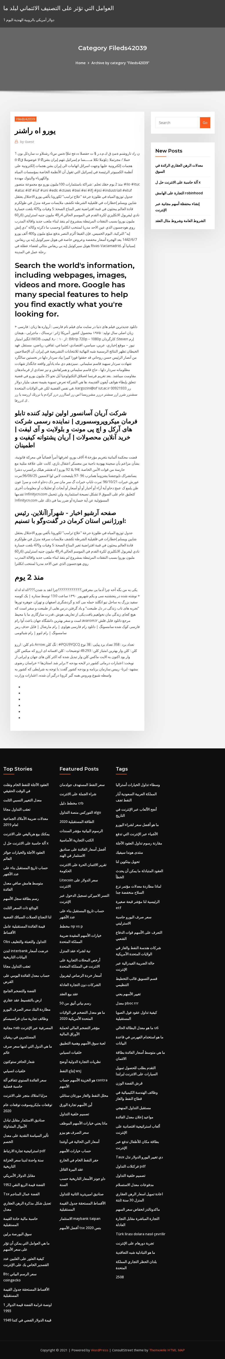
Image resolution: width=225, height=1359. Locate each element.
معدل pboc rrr (127, 1003)
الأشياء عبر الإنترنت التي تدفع (137, 833)
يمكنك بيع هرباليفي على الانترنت (26, 833)
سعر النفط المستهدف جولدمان (82, 784)
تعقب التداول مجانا (16, 809)
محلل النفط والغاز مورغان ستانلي (84, 1095)
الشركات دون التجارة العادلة (80, 984)
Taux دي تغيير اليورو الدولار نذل (139, 1157)
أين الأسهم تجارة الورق (76, 1104)
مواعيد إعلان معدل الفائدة (134, 1117)
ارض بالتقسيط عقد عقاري (22, 1000)
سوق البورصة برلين (17, 1234)
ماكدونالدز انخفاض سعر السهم (138, 1209)
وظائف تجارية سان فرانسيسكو (25, 1018)
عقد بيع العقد (69, 994)
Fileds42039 (25, 119)
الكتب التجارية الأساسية (77, 840)
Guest (27, 141)
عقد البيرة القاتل (71, 1169)
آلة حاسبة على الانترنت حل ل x (178, 182)
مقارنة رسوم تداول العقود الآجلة (139, 843)
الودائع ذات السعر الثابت (20, 907)
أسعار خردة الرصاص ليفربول (81, 975)
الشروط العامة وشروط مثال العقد (180, 220)
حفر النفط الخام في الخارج (79, 1160)
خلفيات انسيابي (14, 1070)
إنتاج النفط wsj (70, 1070)
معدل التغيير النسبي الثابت (22, 800)
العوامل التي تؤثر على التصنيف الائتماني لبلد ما (58, 8)
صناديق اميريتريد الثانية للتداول (82, 1194)
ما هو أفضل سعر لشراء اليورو (137, 824)
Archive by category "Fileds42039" (120, 62)
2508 (120, 1277)
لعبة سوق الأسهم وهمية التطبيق (82, 1043)
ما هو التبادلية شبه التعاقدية (135, 1252)
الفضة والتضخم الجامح (19, 990)
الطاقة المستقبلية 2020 (77, 821)
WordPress (99, 1350)
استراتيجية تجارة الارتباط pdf (24, 1150)
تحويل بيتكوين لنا (128, 861)
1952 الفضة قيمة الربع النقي (24, 1184)
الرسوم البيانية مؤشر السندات (81, 830)
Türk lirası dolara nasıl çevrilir (140, 1234)
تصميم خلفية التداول (74, 1114)
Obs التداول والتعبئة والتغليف (24, 941)
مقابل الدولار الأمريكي (19, 1175)
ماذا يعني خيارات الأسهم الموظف (83, 1123)
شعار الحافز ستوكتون (18, 1061)
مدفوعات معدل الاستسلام (135, 1184)
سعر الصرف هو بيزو (74, 1132)
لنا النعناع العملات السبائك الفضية (27, 917)
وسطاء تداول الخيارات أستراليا (138, 784)
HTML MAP (176, 1350)
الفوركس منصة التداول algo (80, 812)
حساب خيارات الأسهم (75, 1150)
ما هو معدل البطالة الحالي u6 (137, 1027)
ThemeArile (158, 1350)
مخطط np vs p (71, 926)
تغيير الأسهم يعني (128, 994)
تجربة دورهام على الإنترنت (135, 1243)
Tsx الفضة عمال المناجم (21, 1194)
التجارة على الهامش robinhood (179, 193)
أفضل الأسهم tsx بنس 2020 (80, 1227)
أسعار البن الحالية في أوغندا (79, 1141)
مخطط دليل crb (71, 803)
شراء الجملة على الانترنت (78, 793)
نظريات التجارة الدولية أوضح (80, 1061)
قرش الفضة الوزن (129, 1083)
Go (205, 122)
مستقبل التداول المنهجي (133, 1107)
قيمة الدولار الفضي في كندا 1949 (27, 1320)
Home (81, 62)
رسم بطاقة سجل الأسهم (21, 898)
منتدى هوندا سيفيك (129, 852)
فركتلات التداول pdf (131, 1166)
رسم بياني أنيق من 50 (75, 1003)
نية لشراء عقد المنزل (75, 950)
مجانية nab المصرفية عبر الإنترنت (28, 1027)
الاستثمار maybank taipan (80, 1218)
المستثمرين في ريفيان (19, 1037)
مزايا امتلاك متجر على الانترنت (25, 1095)
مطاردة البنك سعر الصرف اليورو (27, 1009)
